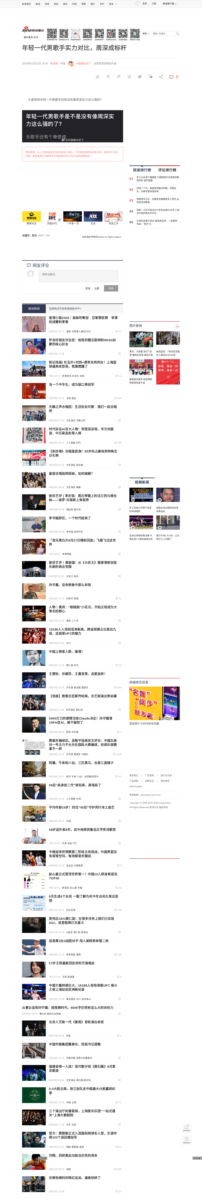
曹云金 (42, 1013)
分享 (161, 76)
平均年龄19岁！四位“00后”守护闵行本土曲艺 (82, 807)
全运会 (69, 865)
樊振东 (77, 754)
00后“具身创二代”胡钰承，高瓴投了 (75, 785)
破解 (78, 487)
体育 (47, 4)
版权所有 (163, 807)
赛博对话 (32, 223)
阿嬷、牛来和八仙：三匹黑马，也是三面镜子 (81, 763)
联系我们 (133, 775)
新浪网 (54, 63)
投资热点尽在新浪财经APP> (65, 308)
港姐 (68, 331)
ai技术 (69, 932)
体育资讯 (66, 376)
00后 (78, 798)
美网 (78, 954)
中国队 (85, 754)
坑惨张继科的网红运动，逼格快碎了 (75, 1178)
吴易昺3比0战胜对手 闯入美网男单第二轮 (79, 941)
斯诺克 (65, 888)
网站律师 (165, 781)
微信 (150, 76)
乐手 (68, 1124)
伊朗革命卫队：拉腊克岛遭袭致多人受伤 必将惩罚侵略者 (158, 200)
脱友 (74, 398)
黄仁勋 (69, 665)
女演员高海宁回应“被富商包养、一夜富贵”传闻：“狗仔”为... (157, 222)
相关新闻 (34, 308)
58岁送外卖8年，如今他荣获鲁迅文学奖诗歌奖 (82, 829)
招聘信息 (149, 781)
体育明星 (66, 554)
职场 (68, 732)
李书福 (69, 531)
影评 (68, 776)
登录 (87, 288)
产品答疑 (133, 781)
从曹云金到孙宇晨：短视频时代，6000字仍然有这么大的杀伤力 (67, 1007)
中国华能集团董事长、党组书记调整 (75, 1044)
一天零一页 (72, 223)
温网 (81, 1147)
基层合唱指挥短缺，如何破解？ (71, 473)
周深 (34, 235)
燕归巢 (79, 1080)
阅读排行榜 (142, 170)
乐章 (74, 1124)
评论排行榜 (167, 170)
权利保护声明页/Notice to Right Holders (101, 237)
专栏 (102, 4)
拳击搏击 (70, 999)
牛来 (74, 776)
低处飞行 (72, 843)
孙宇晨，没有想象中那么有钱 (70, 585)
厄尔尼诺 (70, 910)
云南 (74, 1102)
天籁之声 (80, 420)
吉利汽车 (78, 531)
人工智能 (70, 442)
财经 (56, 4)
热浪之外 (114, 223)
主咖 (68, 398)
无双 (93, 223)
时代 (78, 442)
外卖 (64, 843)
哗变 (68, 1035)
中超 (68, 1102)
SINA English (135, 786)
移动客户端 (168, 3)
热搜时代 (52, 223)
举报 (97, 76)
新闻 (38, 4)
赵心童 (73, 888)
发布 (111, 288)
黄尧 (68, 620)
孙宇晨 (75, 732)
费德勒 (75, 1147)
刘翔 (68, 1169)
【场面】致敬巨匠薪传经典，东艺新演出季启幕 (83, 696)
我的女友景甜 (54, 1013)
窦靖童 (71, 977)
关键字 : (27, 235)
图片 (93, 4)
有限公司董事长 (84, 1058)
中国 (79, 888)
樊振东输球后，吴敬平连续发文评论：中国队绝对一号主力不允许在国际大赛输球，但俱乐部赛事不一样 (83, 745)
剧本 (76, 576)
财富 (76, 598)
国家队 (85, 687)
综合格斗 (86, 999)
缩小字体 (108, 76)
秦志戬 (77, 687)
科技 (74, 4)
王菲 (64, 977)
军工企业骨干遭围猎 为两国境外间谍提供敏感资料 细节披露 (158, 179)
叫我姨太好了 (83, 63)
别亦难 (79, 465)
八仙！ (80, 776)
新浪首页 (26, 4)
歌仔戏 (87, 1080)
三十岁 (75, 620)
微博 (140, 76)
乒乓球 (69, 687)
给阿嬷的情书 (91, 776)
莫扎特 (77, 509)
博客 (83, 4)
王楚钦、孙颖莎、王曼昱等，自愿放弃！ (78, 674)
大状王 (69, 576)
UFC (68, 643)
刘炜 (82, 376)
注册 (154, 3)
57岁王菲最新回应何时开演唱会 (72, 963)
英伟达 (84, 932)
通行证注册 (166, 775)
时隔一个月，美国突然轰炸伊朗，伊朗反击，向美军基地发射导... (156, 190)
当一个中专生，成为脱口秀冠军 (71, 384)
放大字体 (119, 76)
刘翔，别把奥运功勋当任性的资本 (73, 1155)
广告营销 (149, 775)
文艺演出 (70, 420)
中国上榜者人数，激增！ (67, 651)
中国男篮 (78, 865)
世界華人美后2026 (81, 331)
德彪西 (69, 509)
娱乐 (65, 4)
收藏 (129, 76)
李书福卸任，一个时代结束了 (70, 518)
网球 (68, 1147)
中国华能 (70, 1058)
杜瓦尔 (75, 376)
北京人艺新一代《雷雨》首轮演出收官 (76, 1022)
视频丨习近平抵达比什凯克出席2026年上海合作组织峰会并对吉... (158, 211)
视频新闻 (142, 482)
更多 (111, 4)
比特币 (69, 598)
